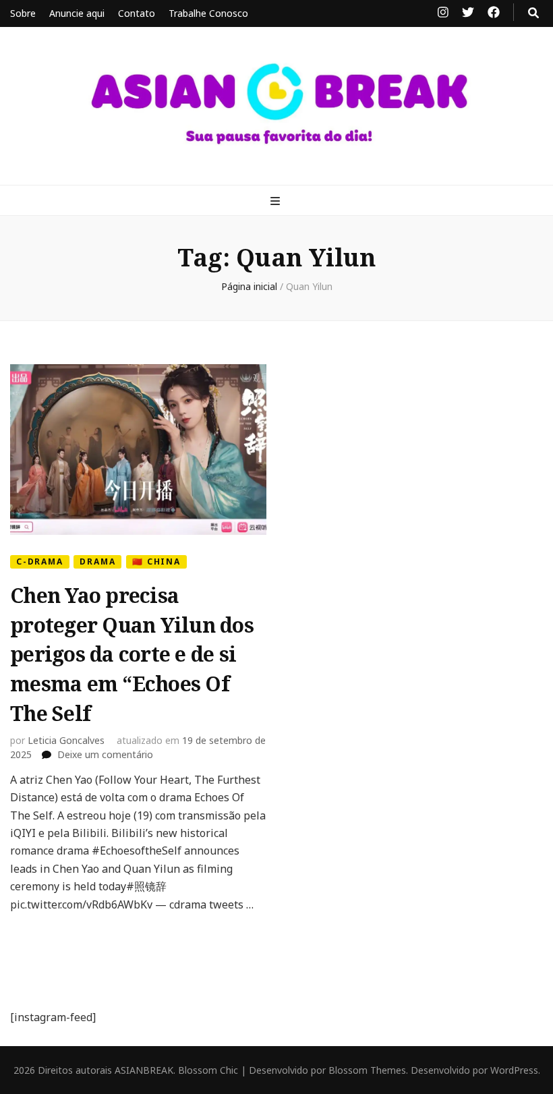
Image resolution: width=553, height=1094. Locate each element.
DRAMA (97, 561)
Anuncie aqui (77, 13)
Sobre (23, 13)
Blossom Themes (367, 1070)
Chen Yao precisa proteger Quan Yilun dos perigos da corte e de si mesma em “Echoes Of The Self (132, 654)
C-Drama (39, 561)
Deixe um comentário (105, 754)
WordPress (514, 1070)
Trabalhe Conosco (208, 13)
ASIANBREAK (144, 1070)
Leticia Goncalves (66, 740)
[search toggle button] (533, 12)
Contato (136, 13)
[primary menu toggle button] (276, 201)
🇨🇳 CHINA (156, 561)
